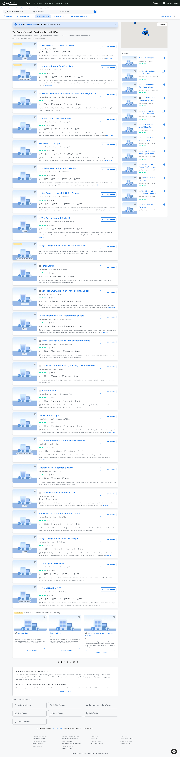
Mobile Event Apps (67, 741)
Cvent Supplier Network (39, 736)
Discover (59, 3)
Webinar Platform (67, 748)
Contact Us (94, 738)
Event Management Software (70, 736)
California (22, 8)
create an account (30, 24)
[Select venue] (163, 58)
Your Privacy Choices (97, 743)
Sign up (169, 3)
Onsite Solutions (37, 746)
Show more (109, 58)
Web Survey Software (68, 746)
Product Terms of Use (126, 738)
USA (16, 8)
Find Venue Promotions (39, 741)
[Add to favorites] (35, 44)
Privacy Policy (124, 736)
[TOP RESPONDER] (40, 45)
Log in (176, 3)
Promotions (38, 3)
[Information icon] (174, 16)
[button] (50, 12)
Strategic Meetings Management (71, 743)
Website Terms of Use (126, 741)
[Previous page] (53, 662)
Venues (28, 3)
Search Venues (7, 8)
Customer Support (96, 741)
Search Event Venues (38, 738)
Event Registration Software (70, 738)
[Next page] (78, 662)
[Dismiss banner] (115, 24)
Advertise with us (125, 743)
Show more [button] (64, 691)
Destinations (49, 3)
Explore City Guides (38, 743)
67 (74, 662)
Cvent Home (94, 736)
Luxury (67, 3)
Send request (57, 728)
